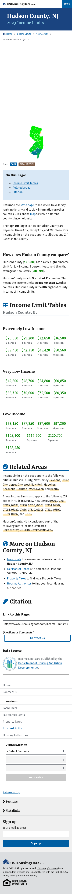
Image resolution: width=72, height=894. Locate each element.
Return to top (11, 792)
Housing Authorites (19, 583)
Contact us (37, 638)
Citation (18, 192)
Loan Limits (10, 708)
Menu (67, 4)
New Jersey (42, 33)
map (33, 214)
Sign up (36, 843)
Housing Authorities (15, 735)
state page (27, 205)
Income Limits (24, 33)
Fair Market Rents (14, 715)
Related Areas (21, 187)
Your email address (14, 827)
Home (9, 33)
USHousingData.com (47, 868)
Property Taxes (12, 721)
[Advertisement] (36, 87)
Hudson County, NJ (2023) (16, 39)
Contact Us (10, 692)
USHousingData (21, 4)
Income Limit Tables (25, 183)
